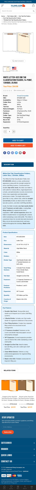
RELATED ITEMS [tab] (10, 370)
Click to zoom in (19, 61)
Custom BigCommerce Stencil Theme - (14, 471)
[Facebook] (4, 152)
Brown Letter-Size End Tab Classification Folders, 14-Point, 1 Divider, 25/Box (26, 398)
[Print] (12, 152)
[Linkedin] (20, 152)
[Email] (8, 152)
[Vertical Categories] (2, 6)
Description (9, 164)
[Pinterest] (24, 152)
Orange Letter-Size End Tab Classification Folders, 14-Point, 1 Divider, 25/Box (9, 398)
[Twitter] (16, 152)
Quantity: (6, 128)
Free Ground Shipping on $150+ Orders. (18, 1)
